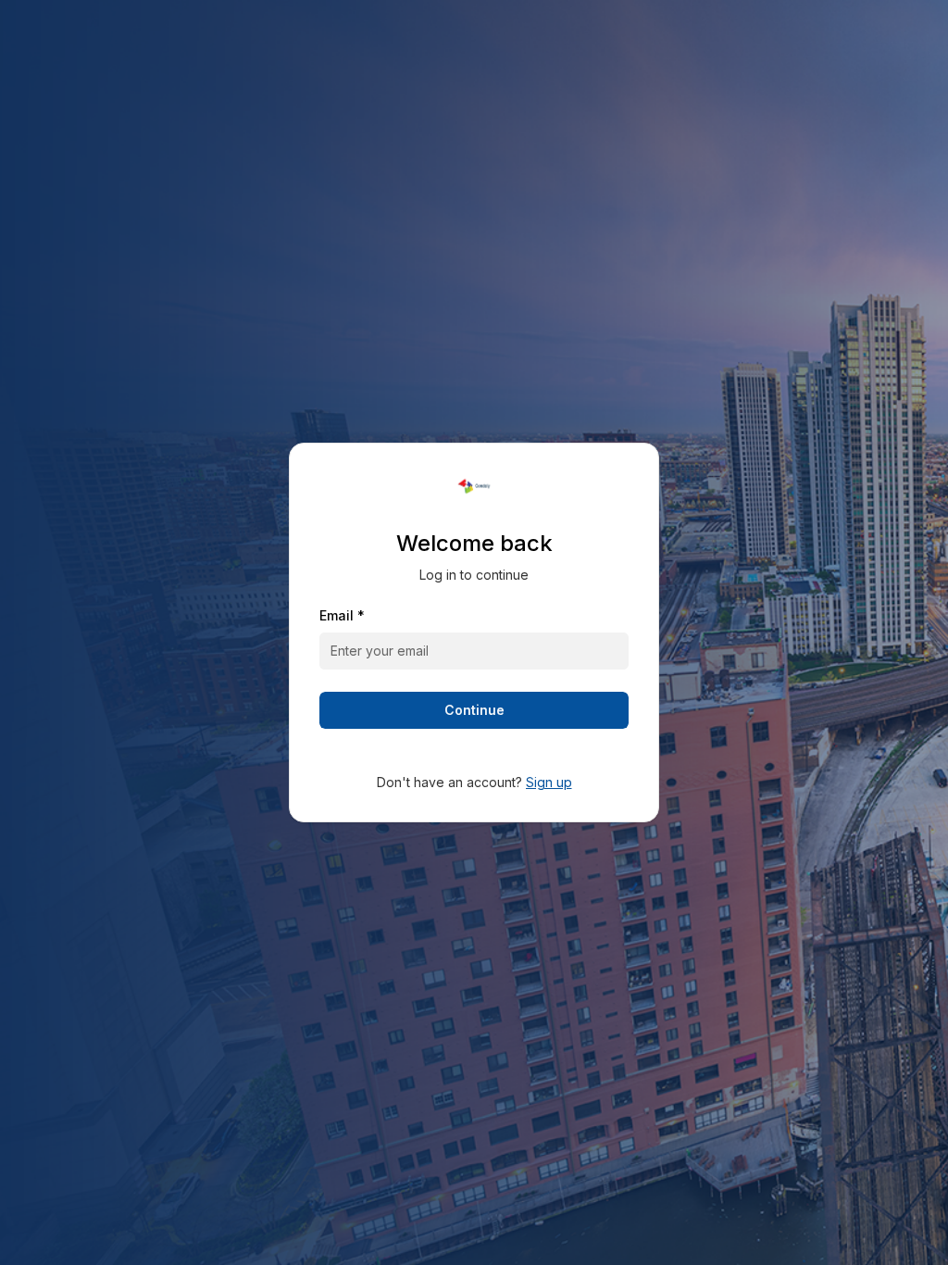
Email (342, 615)
